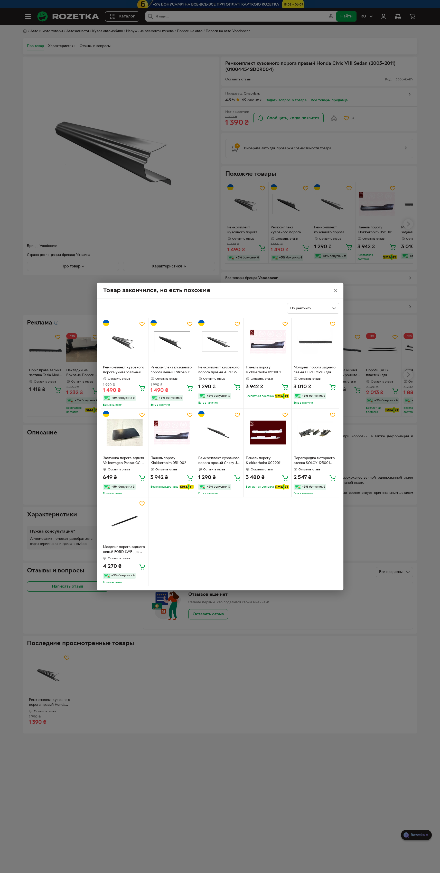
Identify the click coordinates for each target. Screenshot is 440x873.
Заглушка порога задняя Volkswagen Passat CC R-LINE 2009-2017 (124, 461)
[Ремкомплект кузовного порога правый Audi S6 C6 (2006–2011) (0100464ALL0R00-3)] (220, 341)
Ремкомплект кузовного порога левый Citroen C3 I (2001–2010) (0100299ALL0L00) (171, 370)
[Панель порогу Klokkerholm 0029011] (267, 432)
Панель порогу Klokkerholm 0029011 (264, 461)
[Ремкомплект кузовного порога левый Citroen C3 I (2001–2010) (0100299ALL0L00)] (172, 341)
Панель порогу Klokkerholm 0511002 (168, 461)
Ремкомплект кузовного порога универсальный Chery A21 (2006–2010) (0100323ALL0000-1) (123, 370)
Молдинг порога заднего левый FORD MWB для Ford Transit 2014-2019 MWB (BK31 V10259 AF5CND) (314, 370)
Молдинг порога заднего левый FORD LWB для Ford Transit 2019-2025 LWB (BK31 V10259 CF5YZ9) (124, 550)
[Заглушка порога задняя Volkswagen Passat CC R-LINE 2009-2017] (124, 432)
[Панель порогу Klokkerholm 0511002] (172, 432)
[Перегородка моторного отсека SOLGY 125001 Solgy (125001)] (315, 432)
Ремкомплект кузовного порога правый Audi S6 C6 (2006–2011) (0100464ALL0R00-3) (218, 370)
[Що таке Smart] (282, 396)
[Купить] (142, 388)
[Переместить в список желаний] (142, 324)
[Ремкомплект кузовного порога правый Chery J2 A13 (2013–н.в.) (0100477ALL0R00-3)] (220, 432)
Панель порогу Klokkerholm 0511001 (263, 370)
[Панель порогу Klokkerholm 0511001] (267, 341)
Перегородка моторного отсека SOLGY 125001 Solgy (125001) (314, 461)
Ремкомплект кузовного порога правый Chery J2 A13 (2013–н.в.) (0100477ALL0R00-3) (218, 461)
